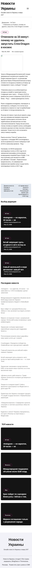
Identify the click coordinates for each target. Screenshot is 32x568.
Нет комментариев (18, 51)
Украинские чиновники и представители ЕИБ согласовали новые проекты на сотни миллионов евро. (15, 368)
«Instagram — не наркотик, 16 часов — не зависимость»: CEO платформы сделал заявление (15, 291)
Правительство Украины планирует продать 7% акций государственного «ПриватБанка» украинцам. (16, 395)
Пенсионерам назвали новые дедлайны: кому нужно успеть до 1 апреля (14, 337)
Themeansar (24, 561)
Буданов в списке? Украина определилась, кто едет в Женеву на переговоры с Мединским (15, 413)
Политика (7, 515)
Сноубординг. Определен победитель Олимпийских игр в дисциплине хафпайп (15, 344)
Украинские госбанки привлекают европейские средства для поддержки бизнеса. (14, 329)
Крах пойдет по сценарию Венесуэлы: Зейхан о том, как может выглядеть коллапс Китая (15, 311)
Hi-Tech (5, 32)
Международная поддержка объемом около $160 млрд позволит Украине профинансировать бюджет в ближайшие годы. (15, 301)
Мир (6, 490)
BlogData (15, 561)
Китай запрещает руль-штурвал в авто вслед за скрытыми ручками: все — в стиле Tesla (15, 359)
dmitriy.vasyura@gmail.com (12, 222)
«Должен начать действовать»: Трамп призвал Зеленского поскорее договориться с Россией (16, 377)
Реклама (5, 565)
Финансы (7, 465)
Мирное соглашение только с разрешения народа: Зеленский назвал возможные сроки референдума (16, 320)
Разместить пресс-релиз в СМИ (19, 565)
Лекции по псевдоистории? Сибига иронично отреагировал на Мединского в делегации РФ (15, 386)
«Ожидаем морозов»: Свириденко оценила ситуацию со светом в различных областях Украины (15, 404)
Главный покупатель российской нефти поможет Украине (14, 351)
